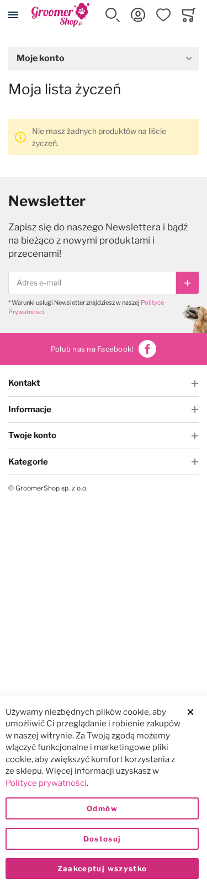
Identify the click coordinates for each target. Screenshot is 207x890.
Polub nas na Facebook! (92, 348)
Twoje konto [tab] (32, 435)
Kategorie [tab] (28, 462)
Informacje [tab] (29, 409)
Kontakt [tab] (24, 383)
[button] (112, 15)
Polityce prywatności (46, 783)
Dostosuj (102, 838)
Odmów (102, 808)
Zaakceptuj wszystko (102, 868)
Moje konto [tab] (41, 58)
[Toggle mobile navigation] (13, 15)
